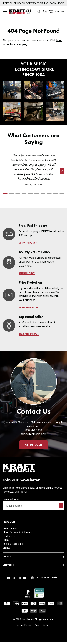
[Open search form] (39, 11)
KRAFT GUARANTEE (28, 308)
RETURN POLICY (27, 273)
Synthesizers (9, 536)
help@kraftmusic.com (33, 433)
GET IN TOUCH (33, 445)
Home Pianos (10, 528)
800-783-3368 (33, 430)
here (59, 40)
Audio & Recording (13, 543)
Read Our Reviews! (29, 334)
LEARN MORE (56, 3)
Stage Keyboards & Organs (17, 532)
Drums (6, 540)
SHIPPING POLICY (28, 243)
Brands (6, 547)
